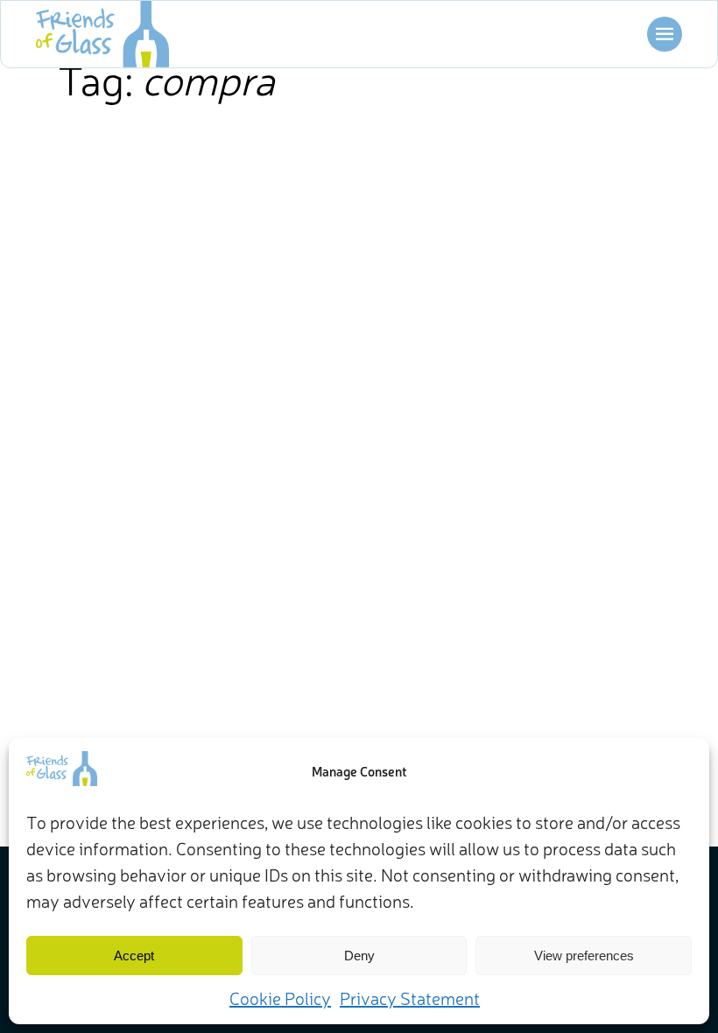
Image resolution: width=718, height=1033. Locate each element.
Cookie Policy (280, 997)
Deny (359, 955)
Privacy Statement (410, 997)
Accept (134, 955)
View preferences (584, 955)
